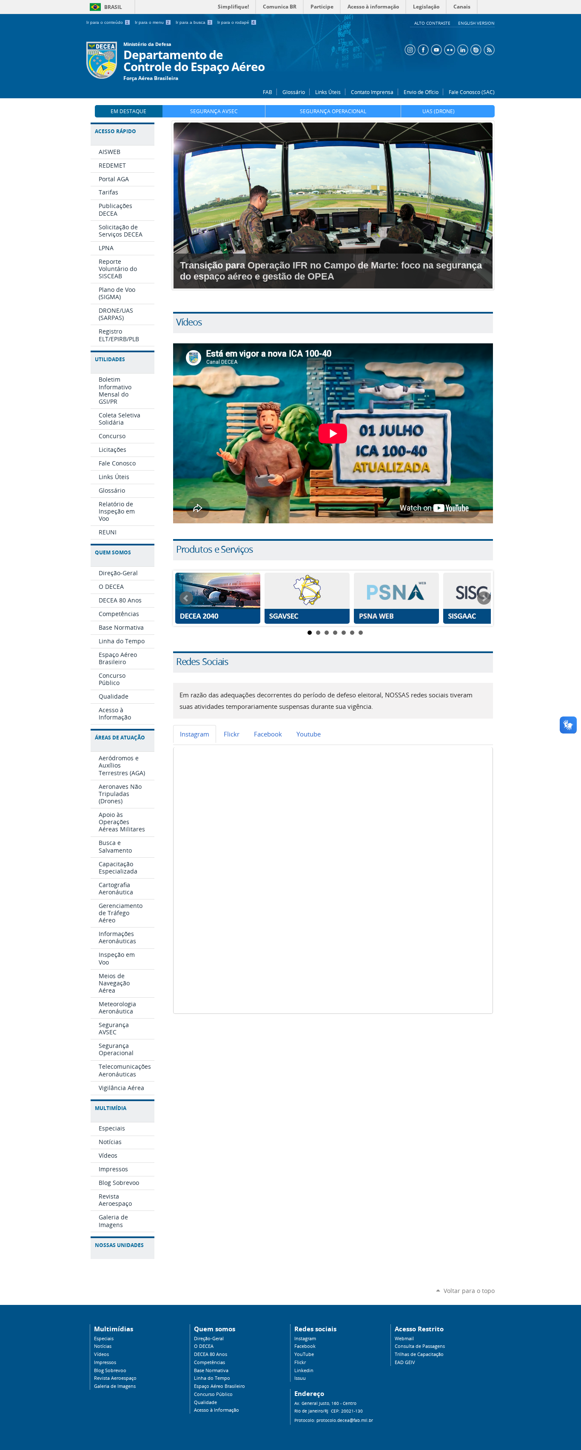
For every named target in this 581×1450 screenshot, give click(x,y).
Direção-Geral (209, 1339)
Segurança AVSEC (214, 111)
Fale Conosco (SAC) (472, 91)
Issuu (300, 1378)
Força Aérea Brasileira (150, 78)
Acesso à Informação (216, 1410)
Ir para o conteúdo (107, 22)
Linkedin (303, 1370)
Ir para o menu (152, 22)
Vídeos (101, 1354)
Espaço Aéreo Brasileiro (219, 1386)
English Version (476, 23)
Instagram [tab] (194, 734)
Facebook (305, 1346)
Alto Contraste (433, 23)
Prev (186, 598)
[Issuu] (474, 49)
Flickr (300, 1362)
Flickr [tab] (231, 734)
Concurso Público (213, 1394)
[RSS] (488, 49)
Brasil (104, 7)
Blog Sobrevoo (110, 1370)
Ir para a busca (193, 22)
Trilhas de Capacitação (419, 1354)
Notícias (102, 1346)
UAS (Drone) (438, 111)
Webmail (404, 1339)
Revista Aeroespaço (115, 1378)
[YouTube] (435, 49)
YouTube (304, 1354)
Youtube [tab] (308, 734)
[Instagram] (409, 49)
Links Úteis (328, 91)
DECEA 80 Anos (210, 1354)
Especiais (104, 1339)
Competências (209, 1362)
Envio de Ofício (421, 91)
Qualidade (205, 1402)
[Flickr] (448, 49)
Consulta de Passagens (420, 1346)
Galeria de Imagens (115, 1386)
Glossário (293, 91)
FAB (267, 91)
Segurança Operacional (333, 111)
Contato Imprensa (372, 91)
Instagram (305, 1339)
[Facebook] (422, 49)
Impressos (105, 1362)
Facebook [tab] (268, 734)
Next (484, 598)
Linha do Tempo (212, 1378)
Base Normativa (211, 1370)
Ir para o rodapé (236, 22)
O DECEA (204, 1346)
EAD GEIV (405, 1362)
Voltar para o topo (469, 1291)
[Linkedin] (461, 49)
